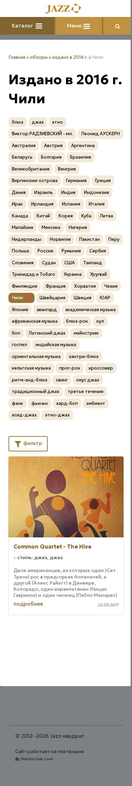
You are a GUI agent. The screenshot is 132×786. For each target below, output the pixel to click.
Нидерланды (26, 239)
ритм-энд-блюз (29, 380)
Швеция (82, 298)
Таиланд (92, 263)
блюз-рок (77, 321)
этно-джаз (57, 415)
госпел (19, 344)
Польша (20, 251)
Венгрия (67, 169)
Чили (17, 298)
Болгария (51, 157)
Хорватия (85, 286)
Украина (73, 274)
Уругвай (98, 274)
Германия (76, 180)
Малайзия (22, 227)
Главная (16, 57)
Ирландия (42, 204)
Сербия (97, 251)
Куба (86, 216)
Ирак (17, 204)
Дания (19, 192)
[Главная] (66, 9)
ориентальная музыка (36, 356)
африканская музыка (35, 321)
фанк (17, 403)
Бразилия (80, 157)
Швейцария (52, 298)
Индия (68, 192)
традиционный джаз (35, 391)
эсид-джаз (24, 415)
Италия (97, 204)
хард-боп (67, 403)
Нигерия (78, 227)
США (69, 263)
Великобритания (30, 169)
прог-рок (69, 368)
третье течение (86, 391)
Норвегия (60, 239)
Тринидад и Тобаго (33, 274)
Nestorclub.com (37, 758)
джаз (38, 122)
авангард (47, 309)
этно (57, 122)
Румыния (71, 251)
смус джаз (87, 380)
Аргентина (83, 145)
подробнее (28, 604)
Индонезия (96, 192)
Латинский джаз (47, 333)
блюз (17, 122)
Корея (66, 216)
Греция (103, 180)
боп (16, 333)
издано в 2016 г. (70, 57)
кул (100, 321)
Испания (71, 204)
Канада (20, 216)
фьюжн (39, 403)
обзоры (39, 57)
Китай (43, 216)
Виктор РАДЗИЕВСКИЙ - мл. (42, 134)
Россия (45, 251)
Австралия (24, 145)
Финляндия (24, 286)
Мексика (51, 227)
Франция (56, 286)
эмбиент (95, 403)
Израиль (43, 192)
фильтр (32, 443)
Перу (113, 239)
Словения (23, 263)
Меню (75, 25)
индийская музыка (56, 344)
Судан (49, 263)
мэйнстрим (86, 333)
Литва (106, 216)
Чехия (110, 286)
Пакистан (89, 239)
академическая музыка (90, 309)
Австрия (53, 145)
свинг (62, 380)
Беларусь (22, 157)
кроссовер (101, 368)
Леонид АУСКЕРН (100, 134)
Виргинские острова (35, 180)
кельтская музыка (31, 368)
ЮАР (105, 298)
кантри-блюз (83, 356)
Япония (20, 309)
